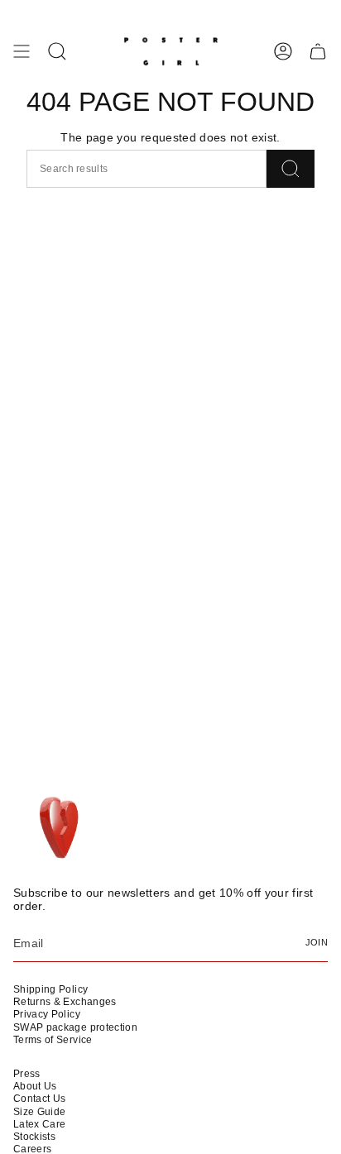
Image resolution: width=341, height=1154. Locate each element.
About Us (35, 1086)
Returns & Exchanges (65, 1002)
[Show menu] (21, 51)
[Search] (291, 169)
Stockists (34, 1136)
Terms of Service (53, 1040)
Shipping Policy (50, 989)
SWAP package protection (75, 1027)
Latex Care (39, 1124)
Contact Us (39, 1098)
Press (27, 1074)
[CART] (317, 51)
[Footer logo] (60, 828)
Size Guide (39, 1112)
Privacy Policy (46, 1014)
